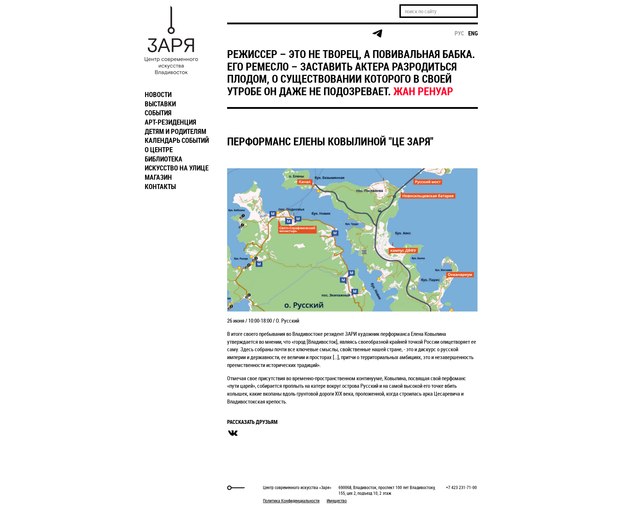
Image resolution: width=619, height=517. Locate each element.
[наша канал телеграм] (377, 33)
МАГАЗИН (158, 177)
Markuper (159, 487)
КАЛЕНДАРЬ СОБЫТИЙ (177, 140)
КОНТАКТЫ (160, 186)
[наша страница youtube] (349, 33)
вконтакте (233, 433)
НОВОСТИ (158, 94)
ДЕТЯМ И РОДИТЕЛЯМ (175, 131)
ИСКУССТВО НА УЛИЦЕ (176, 168)
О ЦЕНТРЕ (159, 149)
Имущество (337, 500)
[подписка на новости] (239, 33)
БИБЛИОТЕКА (163, 159)
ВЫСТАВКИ (160, 103)
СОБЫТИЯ (158, 112)
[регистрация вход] (267, 33)
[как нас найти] (295, 34)
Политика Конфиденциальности (291, 500)
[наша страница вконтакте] (322, 34)
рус (459, 33)
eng (473, 33)
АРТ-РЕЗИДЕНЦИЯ (170, 122)
